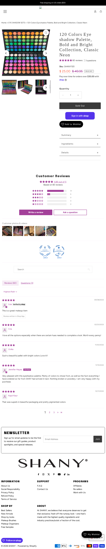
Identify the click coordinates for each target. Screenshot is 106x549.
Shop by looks (7, 517)
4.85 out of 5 (60, 182)
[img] (8, 300)
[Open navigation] (5, 11)
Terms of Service (9, 499)
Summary (80, 135)
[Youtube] (59, 474)
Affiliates (77, 486)
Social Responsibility (10, 489)
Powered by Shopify (27, 546)
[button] (65, 60)
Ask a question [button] (70, 212)
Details (80, 152)
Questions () (27, 283)
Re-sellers (77, 489)
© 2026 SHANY (8, 546)
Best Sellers (6, 510)
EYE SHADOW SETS (16, 23)
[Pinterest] (54, 474)
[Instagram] (43, 474)
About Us (5, 486)
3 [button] (54, 412)
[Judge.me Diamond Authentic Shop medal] (45, 250)
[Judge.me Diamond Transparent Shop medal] (58, 250)
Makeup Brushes (8, 520)
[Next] (46, 53)
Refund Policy (7, 496)
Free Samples (7, 527)
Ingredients (80, 143)
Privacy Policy (7, 492)
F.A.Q (39, 486)
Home (3, 23)
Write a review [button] (35, 212)
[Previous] (6, 53)
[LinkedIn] (68, 474)
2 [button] (49, 412)
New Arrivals (7, 513)
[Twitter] (49, 474)
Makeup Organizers (10, 523)
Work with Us (79, 492)
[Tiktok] (64, 474)
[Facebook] (38, 474)
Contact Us (42, 489)
